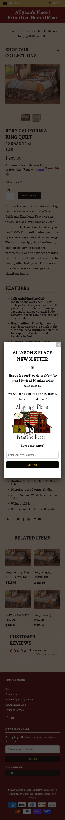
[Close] (58, 344)
